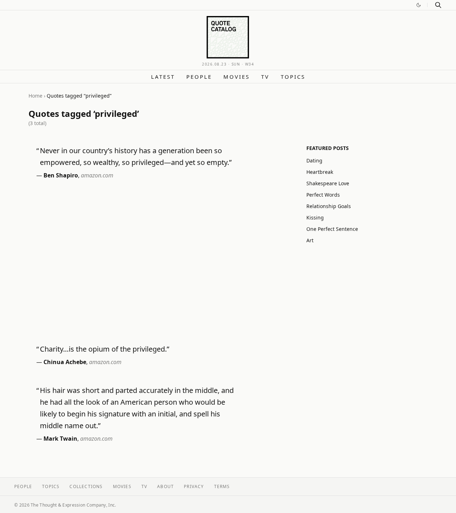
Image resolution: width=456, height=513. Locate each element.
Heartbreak (319, 172)
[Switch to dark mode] (418, 5)
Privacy (194, 486)
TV (265, 76)
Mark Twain (60, 438)
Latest (163, 76)
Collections (86, 486)
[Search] (438, 5)
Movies (236, 76)
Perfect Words (323, 194)
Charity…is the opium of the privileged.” (104, 349)
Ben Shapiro (60, 175)
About (165, 486)
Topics (293, 76)
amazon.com (97, 175)
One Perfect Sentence (332, 229)
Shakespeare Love (327, 183)
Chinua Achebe (64, 362)
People (199, 76)
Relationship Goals (328, 206)
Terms (222, 486)
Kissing (315, 217)
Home (35, 95)
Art (310, 240)
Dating (314, 160)
